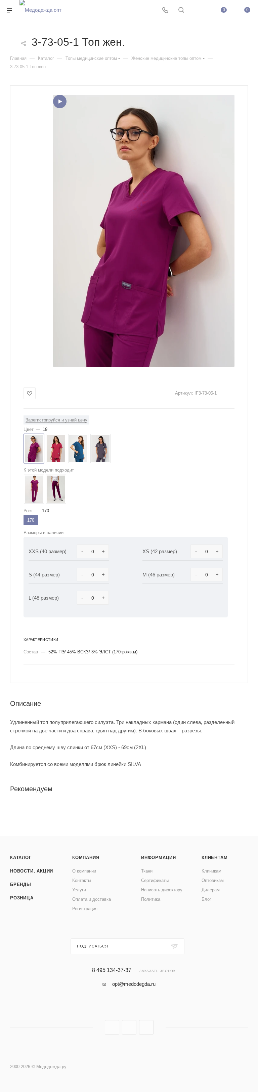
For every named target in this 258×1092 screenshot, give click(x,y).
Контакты (81, 880)
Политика (150, 899)
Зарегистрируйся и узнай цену (56, 419)
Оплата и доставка (91, 899)
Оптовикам (213, 880)
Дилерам (211, 889)
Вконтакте (112, 1027)
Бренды (20, 884)
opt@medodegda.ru (134, 984)
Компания (85, 857)
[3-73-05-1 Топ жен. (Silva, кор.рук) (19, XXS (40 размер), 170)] (143, 231)
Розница (22, 897)
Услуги (79, 889)
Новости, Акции (31, 871)
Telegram (129, 1027)
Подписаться (92, 946)
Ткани (147, 871)
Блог (206, 899)
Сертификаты (155, 880)
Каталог (21, 857)
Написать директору (161, 889)
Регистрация (84, 908)
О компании (84, 871)
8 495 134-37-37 (111, 970)
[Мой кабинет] (197, 10)
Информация (158, 857)
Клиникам (211, 871)
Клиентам (214, 857)
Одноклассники (146, 1027)
